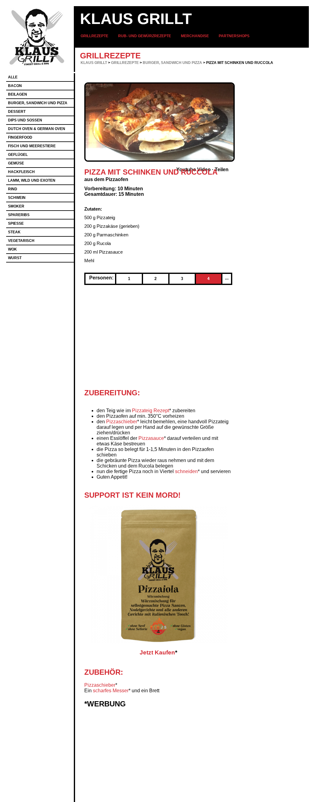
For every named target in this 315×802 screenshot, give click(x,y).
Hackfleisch (21, 172)
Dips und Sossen (25, 120)
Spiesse (16, 223)
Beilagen (17, 94)
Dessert (17, 111)
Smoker (16, 206)
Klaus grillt (136, 18)
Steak (14, 232)
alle (13, 77)
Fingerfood (20, 137)
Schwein (17, 198)
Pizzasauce (151, 438)
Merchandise (195, 36)
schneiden (186, 471)
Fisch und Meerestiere (32, 146)
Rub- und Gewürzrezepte (144, 36)
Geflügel (18, 154)
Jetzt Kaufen (157, 652)
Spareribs (19, 215)
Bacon (15, 86)
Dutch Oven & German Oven (36, 129)
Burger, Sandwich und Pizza (172, 63)
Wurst (15, 258)
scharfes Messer (111, 690)
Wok (12, 249)
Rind (12, 189)
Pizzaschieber (121, 421)
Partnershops (234, 36)
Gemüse (16, 163)
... (227, 277)
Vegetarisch (21, 241)
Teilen (222, 169)
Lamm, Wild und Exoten (31, 180)
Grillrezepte (94, 36)
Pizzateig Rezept (150, 410)
